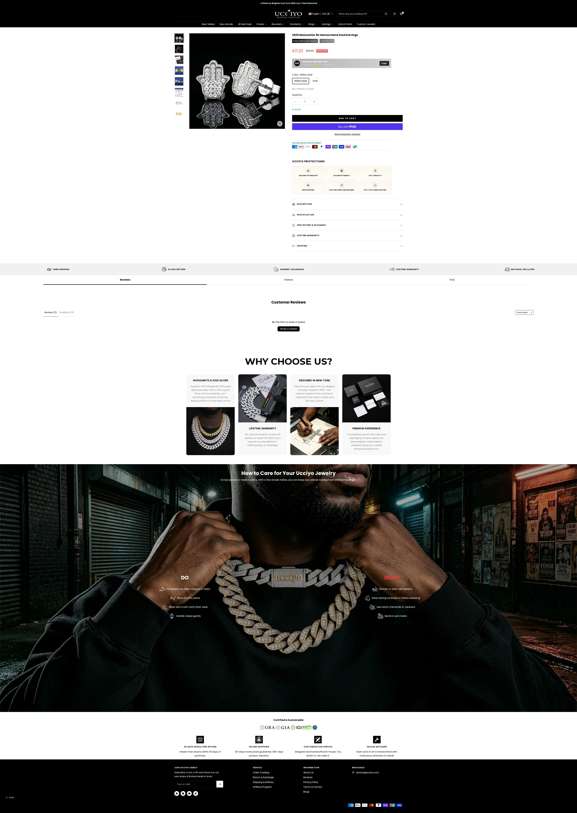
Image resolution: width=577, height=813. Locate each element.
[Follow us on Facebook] (176, 793)
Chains (260, 24)
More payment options (347, 134)
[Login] (394, 13)
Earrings (326, 24)
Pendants (295, 24)
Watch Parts (345, 24)
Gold (315, 80)
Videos (288, 279)
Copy (384, 63)
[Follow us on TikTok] (195, 793)
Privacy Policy (310, 782)
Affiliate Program (262, 786)
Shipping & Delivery (263, 782)
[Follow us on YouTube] (189, 793)
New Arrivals (226, 24)
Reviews (125, 279)
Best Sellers (208, 24)
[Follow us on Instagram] (183, 793)
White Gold (300, 80)
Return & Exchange (263, 777)
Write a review (288, 329)
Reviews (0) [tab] (50, 312)
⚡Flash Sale (245, 24)
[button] (320, 13)
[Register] (219, 784)
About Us (308, 772)
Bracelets (277, 24)
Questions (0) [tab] (66, 312)
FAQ (452, 279)
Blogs (306, 791)
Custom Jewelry (366, 24)
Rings (311, 24)
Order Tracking (261, 772)
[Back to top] (565, 793)
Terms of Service (312, 786)
